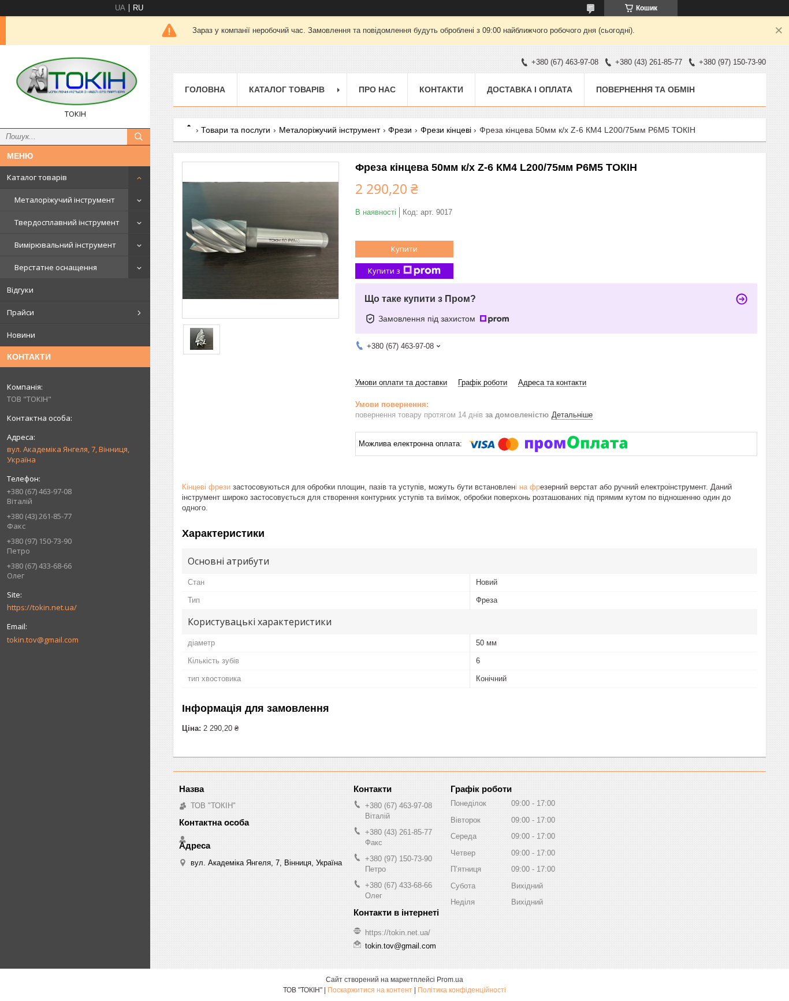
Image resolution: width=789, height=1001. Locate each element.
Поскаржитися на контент (369, 990)
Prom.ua (450, 980)
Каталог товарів (37, 177)
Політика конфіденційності (462, 990)
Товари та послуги (235, 130)
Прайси (20, 312)
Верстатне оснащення (55, 267)
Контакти (441, 89)
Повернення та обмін (645, 89)
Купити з (384, 271)
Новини (21, 335)
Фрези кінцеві (445, 130)
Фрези (400, 130)
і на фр (527, 487)
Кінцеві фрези (206, 487)
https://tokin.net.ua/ (42, 607)
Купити (404, 249)
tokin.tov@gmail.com (43, 639)
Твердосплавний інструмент (67, 222)
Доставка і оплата (529, 89)
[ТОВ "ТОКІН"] (75, 81)
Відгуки (20, 290)
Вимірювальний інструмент (65, 245)
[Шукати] (138, 136)
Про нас (377, 89)
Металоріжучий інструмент (64, 200)
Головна (205, 89)
